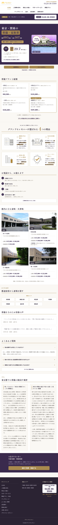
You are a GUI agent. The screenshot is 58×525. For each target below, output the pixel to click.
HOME (9, 7)
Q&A (26, 12)
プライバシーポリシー (7, 513)
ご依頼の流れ (17, 7)
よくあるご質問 (5, 502)
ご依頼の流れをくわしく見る (29, 200)
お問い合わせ (5, 510)
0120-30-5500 (46, 17)
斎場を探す (41, 12)
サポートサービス (37, 7)
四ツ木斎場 (6, 233)
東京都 (8, 299)
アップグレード (18, 12)
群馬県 (36, 304)
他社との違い (26, 7)
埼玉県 (36, 299)
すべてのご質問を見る (29, 369)
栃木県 (22, 304)
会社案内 (32, 12)
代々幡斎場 (6, 267)
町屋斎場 (33, 232)
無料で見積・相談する (29, 468)
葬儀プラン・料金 (6, 496)
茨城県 (8, 304)
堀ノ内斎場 (34, 266)
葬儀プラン (48, 7)
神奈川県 (22, 299)
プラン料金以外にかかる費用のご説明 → (11, 59)
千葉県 (50, 299)
